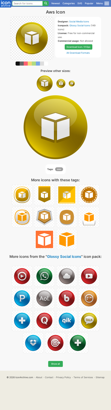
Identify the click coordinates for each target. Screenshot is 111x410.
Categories (69, 3)
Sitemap (100, 377)
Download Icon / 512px (78, 47)
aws (59, 169)
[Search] (46, 3)
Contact (49, 377)
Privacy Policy (63, 377)
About (39, 377)
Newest (55, 3)
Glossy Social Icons (79, 25)
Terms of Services (83, 377)
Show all (55, 363)
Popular (89, 3)
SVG (79, 3)
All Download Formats (78, 52)
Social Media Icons (79, 21)
